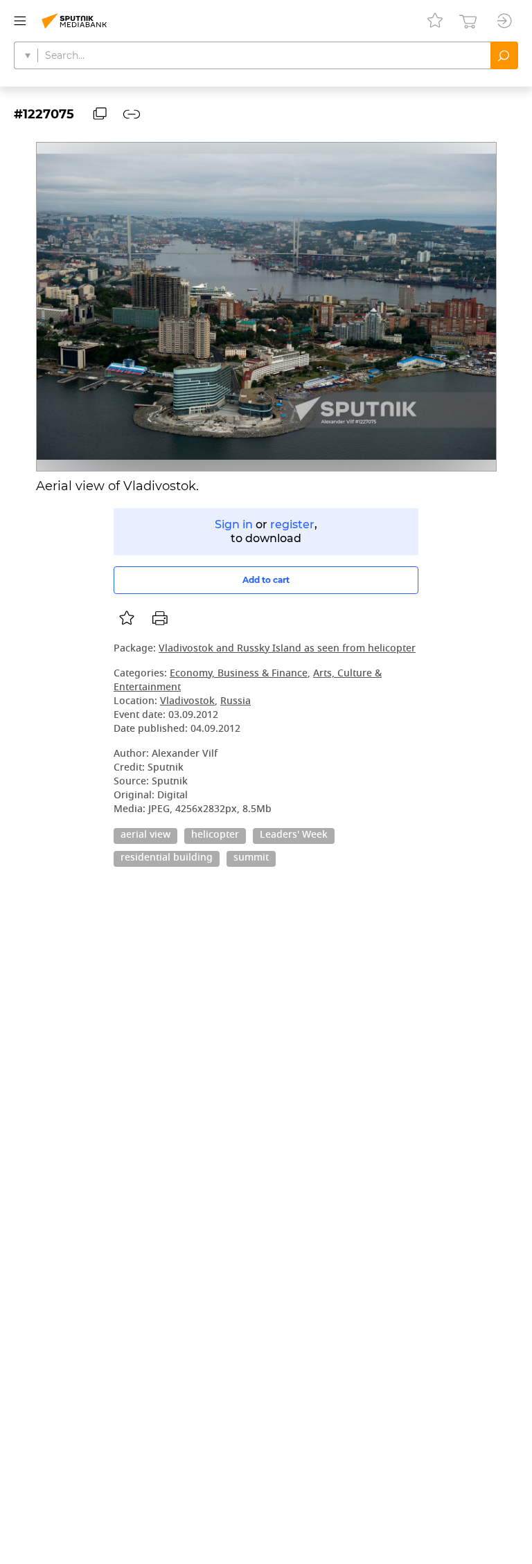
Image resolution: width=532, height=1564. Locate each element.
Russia (235, 702)
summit (251, 858)
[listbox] (127, 618)
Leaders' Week (294, 835)
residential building (167, 858)
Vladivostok (187, 702)
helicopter (215, 835)
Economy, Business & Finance (239, 674)
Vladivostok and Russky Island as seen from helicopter (287, 649)
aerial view (145, 835)
